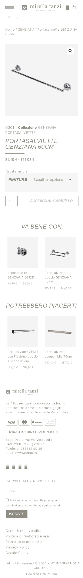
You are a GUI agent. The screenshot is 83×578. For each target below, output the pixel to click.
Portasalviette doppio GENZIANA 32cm (58, 277)
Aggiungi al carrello (51, 201)
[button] (70, 51)
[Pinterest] (20, 467)
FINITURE (18, 179)
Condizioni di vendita (24, 531)
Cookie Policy (17, 553)
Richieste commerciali (24, 542)
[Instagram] (14, 467)
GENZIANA (26, 29)
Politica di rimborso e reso (28, 536)
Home (10, 29)
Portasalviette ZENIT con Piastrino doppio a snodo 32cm (22, 356)
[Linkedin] (26, 467)
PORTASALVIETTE (20, 132)
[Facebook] (8, 467)
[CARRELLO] (74, 7)
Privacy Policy (18, 547)
